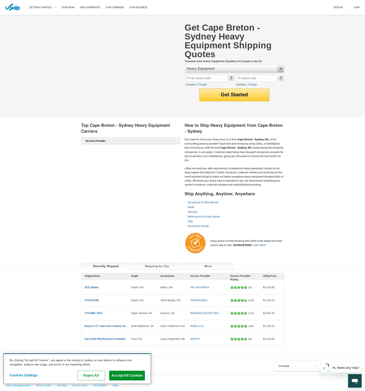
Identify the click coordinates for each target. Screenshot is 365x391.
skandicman (198, 300)
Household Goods (198, 226)
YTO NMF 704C (93, 313)
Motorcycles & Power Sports (204, 216)
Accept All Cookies (127, 375)
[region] (77, 368)
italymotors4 (199, 287)
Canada (190, 84)
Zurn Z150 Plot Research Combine (105, 339)
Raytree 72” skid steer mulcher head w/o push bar (114, 326)
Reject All (91, 375)
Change (202, 84)
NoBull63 (196, 326)
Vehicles (192, 211)
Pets (190, 221)
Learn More (259, 245)
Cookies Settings (24, 375)
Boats (191, 207)
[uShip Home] (13, 7)
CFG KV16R (91, 300)
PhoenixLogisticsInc (204, 313)
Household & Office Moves (203, 202)
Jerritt (195, 339)
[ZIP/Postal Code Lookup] (231, 79)
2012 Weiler (91, 287)
